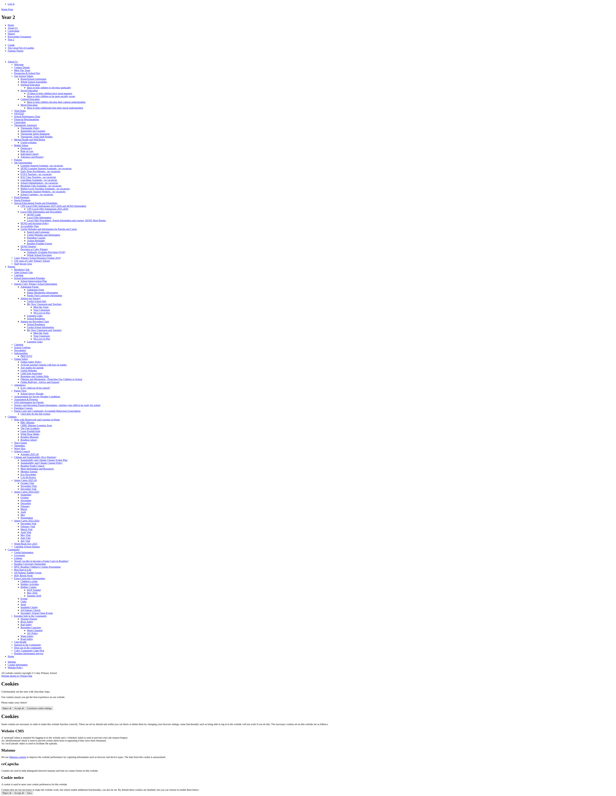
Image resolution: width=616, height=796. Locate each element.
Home (11, 25)
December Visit (28, 489)
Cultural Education (30, 99)
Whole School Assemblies (34, 82)
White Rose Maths (30, 434)
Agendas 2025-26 (30, 454)
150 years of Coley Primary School (32, 261)
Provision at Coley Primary (34, 249)
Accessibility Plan (30, 226)
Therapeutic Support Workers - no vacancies (43, 191)
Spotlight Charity (29, 607)
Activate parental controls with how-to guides (44, 364)
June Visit (25, 538)
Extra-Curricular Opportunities (29, 578)
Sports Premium (22, 200)
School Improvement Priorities (29, 278)
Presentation (27, 517)
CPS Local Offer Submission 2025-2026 (47, 209)
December (26, 503)
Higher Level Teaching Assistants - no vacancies (45, 188)
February (25, 506)
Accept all (19, 708)
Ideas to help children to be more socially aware (51, 96)
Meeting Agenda (29, 471)
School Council (22, 451)
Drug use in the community (28, 647)
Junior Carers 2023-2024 (26, 520)
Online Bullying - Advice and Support (40, 382)
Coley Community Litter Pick (29, 650)
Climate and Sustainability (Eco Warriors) (35, 457)
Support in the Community (27, 644)
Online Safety (21, 359)
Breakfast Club (21, 269)
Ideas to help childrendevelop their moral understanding (55, 107)
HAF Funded (34, 590)
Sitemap (12, 661)
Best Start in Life (22, 569)
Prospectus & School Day (27, 73)
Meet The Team (22, 70)
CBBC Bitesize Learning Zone (36, 425)
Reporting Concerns (31, 627)
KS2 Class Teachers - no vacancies (38, 177)
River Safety (27, 621)
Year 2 (11, 39)
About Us (13, 28)
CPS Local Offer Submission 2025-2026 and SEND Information (53, 206)
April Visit (26, 532)
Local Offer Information (39, 217)
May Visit (25, 535)
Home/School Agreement (33, 79)
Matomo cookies (17, 757)
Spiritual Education (30, 84)
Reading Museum (29, 437)
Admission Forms (29, 286)
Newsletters (20, 350)
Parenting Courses (36, 237)
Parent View (20, 390)
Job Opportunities (23, 162)
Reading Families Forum (39, 243)
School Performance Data (27, 116)
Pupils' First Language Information (44, 295)
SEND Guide (34, 214)
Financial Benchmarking (26, 119)
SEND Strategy (28, 246)
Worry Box (20, 448)
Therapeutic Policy (30, 128)
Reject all (7, 708)
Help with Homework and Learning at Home (37, 419)
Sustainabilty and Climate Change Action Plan (44, 460)
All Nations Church (30, 610)
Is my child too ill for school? (35, 388)
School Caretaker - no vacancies (37, 194)
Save (29, 793)
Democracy (26, 148)
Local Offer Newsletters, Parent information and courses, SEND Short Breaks (66, 220)
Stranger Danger (29, 618)
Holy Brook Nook (23, 575)
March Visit (26, 529)
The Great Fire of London (21, 48)
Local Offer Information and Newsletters (41, 211)
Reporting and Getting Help (35, 376)
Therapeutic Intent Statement (35, 133)
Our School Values (23, 76)
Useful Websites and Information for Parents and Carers (49, 229)
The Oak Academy (30, 428)
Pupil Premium (21, 197)
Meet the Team (40, 307)
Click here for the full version (35, 414)
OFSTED (19, 113)
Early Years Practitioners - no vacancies (40, 171)
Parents (11, 266)
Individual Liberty (30, 154)
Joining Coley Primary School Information (35, 284)
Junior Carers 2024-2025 (26, 491)
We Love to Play (41, 312)
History (11, 33)
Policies (18, 159)
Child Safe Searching (31, 373)
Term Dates (20, 110)
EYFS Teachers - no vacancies (36, 174)
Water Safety (27, 636)
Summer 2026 (34, 595)
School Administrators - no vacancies (39, 183)
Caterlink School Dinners (27, 546)
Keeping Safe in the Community (30, 616)
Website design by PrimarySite (16, 676)
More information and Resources (37, 468)
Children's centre (29, 581)
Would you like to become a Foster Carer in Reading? (41, 561)
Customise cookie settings (39, 708)
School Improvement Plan (34, 281)
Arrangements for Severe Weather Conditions (37, 396)
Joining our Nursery (31, 298)
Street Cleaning (35, 630)
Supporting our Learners (33, 131)
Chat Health (20, 642)
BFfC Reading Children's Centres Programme (37, 567)
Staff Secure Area (23, 263)
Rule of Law (27, 151)
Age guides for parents (32, 367)
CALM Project (28, 477)
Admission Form (35, 289)
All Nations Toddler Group (28, 572)
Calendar (18, 344)
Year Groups (20, 442)
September (26, 494)
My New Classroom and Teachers (44, 304)
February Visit (28, 526)
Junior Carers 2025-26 (25, 480)
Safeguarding (21, 353)
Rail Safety (26, 624)
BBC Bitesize (27, 422)
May (23, 515)
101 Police (32, 633)
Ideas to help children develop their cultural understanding (56, 102)
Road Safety (27, 639)
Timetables (19, 445)
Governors (19, 555)
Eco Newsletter (28, 474)
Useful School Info (36, 301)
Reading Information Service (28, 653)
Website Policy (15, 667)
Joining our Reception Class (35, 321)
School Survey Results (32, 393)
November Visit (29, 486)
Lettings (18, 558)
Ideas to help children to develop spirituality (49, 87)
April (23, 512)
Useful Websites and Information (43, 235)
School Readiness (36, 318)
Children (12, 416)
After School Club (23, 272)
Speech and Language (38, 232)
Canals (11, 45)
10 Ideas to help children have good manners (49, 93)
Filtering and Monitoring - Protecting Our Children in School (51, 379)
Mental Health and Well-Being (29, 139)
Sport (23, 604)
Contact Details (22, 67)
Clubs (23, 601)
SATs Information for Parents (29, 402)
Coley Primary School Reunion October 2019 (37, 258)
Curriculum (13, 31)
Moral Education (29, 105)
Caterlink (18, 275)
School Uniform (22, 347)
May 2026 (32, 593)
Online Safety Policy (31, 362)
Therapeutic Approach (25, 125)
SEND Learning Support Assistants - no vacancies (46, 168)
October (25, 497)
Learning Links (35, 315)
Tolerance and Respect (32, 157)
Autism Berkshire (36, 240)
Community (14, 549)
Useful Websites (29, 370)
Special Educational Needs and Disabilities (35, 203)
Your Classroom (41, 310)
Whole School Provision (39, 255)
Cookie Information (18, 664)
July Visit (25, 541)
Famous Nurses (15, 50)
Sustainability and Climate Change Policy (42, 463)
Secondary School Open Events (37, 613)
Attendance (20, 385)
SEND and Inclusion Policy (35, 223)
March (24, 509)
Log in (11, 4)
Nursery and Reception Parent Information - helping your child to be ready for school (57, 405)
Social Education (29, 90)
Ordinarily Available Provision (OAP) (46, 252)
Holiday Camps (28, 587)
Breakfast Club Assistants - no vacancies (41, 185)
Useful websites (29, 142)
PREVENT (26, 356)
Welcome (19, 64)
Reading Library (29, 439)
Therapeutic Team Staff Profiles (37, 136)
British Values (21, 145)
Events (24, 598)
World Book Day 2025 (25, 543)
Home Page (7, 9)
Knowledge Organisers (19, 36)
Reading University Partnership (30, 564)
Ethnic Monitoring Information (42, 292)
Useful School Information (40, 327)
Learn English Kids (30, 431)
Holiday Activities (30, 584)
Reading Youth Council (32, 465)
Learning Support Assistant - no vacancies (42, 165)
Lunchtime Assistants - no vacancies (39, 180)
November (26, 500)
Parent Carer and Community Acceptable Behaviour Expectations (47, 411)
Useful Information (23, 552)
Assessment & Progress (26, 399)
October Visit (27, 483)
